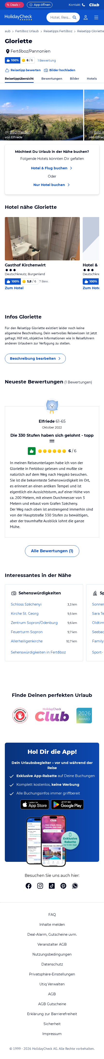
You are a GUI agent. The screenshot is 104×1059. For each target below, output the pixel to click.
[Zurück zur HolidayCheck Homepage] (18, 17)
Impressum (52, 1034)
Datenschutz (52, 964)
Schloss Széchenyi (26, 604)
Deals (12, 5)
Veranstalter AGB (52, 944)
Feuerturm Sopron (27, 632)
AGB (52, 994)
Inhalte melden (52, 924)
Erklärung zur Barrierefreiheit (52, 1014)
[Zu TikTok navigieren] (52, 886)
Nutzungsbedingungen (52, 954)
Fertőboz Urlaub (27, 31)
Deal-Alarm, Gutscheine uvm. (52, 934)
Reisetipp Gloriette (90, 31)
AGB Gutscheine (52, 1004)
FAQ (52, 914)
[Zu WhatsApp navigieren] (75, 886)
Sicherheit (52, 1024)
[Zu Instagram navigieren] (40, 886)
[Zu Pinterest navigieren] (63, 886)
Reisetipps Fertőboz (58, 31)
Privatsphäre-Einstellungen (52, 974)
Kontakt (75, 5)
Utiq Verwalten (52, 984)
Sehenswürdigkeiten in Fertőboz (38, 652)
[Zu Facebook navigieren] (28, 886)
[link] (85, 17)
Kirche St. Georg (25, 613)
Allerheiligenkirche (27, 641)
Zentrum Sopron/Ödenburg (34, 623)
